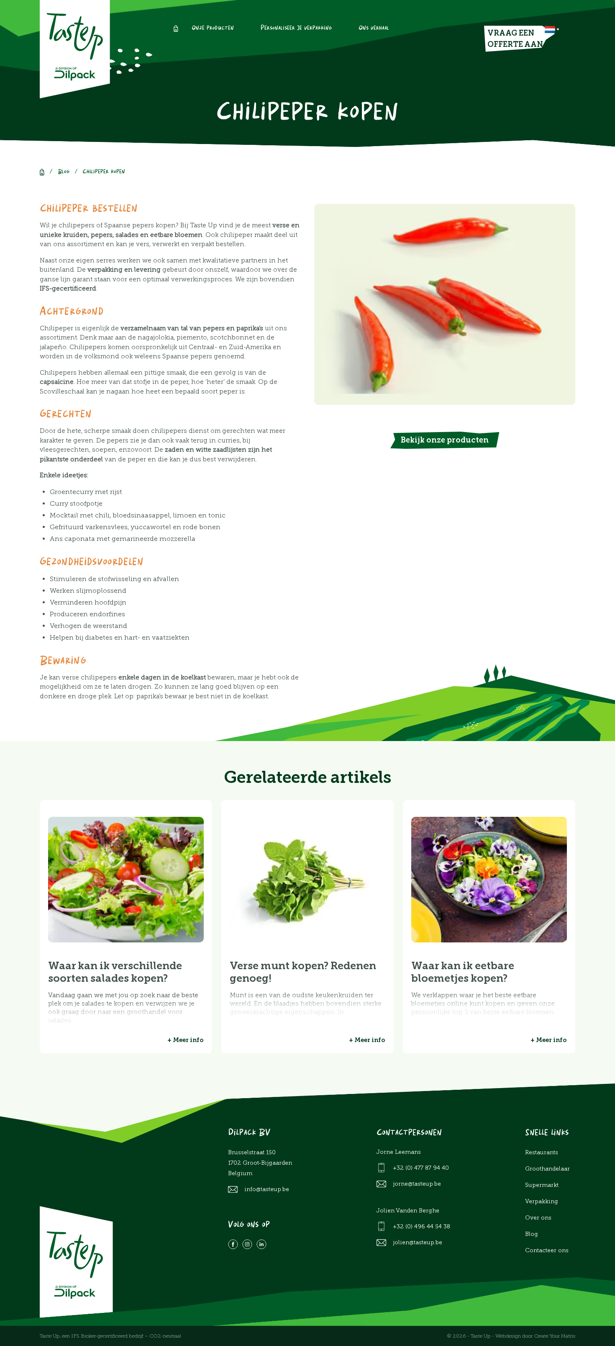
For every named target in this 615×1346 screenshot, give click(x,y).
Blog (63, 172)
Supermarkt (542, 1185)
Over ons (538, 1217)
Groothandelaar (547, 1168)
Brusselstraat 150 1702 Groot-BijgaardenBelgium (260, 1163)
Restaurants (541, 1152)
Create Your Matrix (554, 1336)
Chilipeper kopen (104, 172)
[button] (552, 29)
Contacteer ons (547, 1250)
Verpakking (541, 1201)
